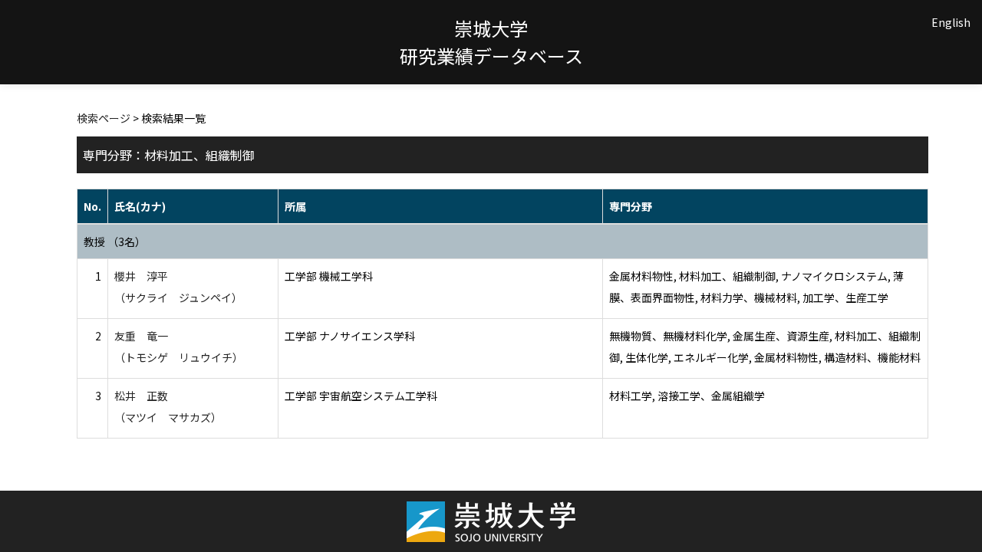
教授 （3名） (115, 241)
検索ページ (103, 118)
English (950, 22)
